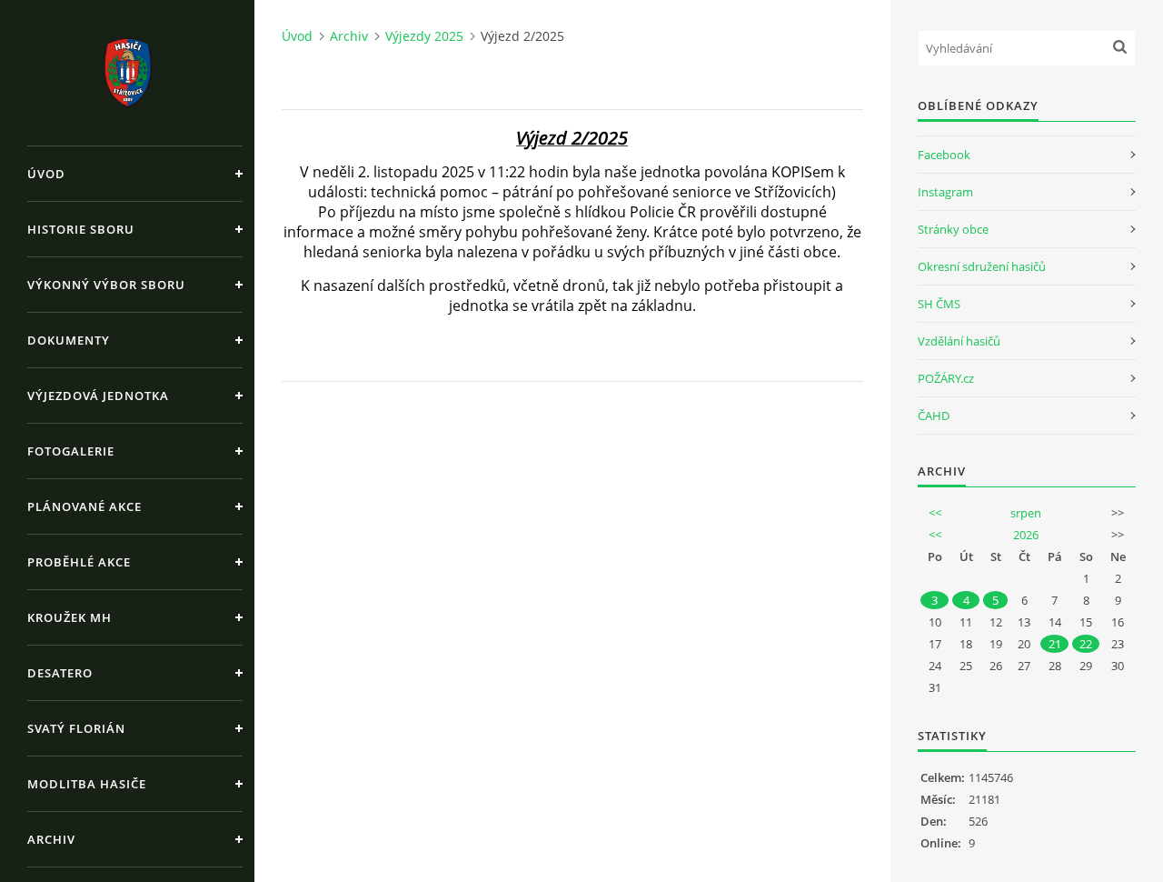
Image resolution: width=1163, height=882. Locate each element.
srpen (1025, 513)
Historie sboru (80, 229)
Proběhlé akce (79, 562)
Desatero (60, 673)
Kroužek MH (69, 617)
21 (1055, 644)
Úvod (46, 173)
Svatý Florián (76, 728)
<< (935, 513)
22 (1085, 644)
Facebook (944, 154)
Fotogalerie (70, 451)
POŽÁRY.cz (946, 378)
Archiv (51, 839)
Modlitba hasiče (86, 784)
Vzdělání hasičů (959, 341)
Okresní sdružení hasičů (982, 266)
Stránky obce (953, 229)
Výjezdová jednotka (98, 395)
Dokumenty (68, 340)
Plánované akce (84, 506)
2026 (1026, 534)
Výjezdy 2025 (424, 36)
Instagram (945, 192)
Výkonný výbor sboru (106, 284)
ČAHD (933, 415)
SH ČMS (939, 304)
